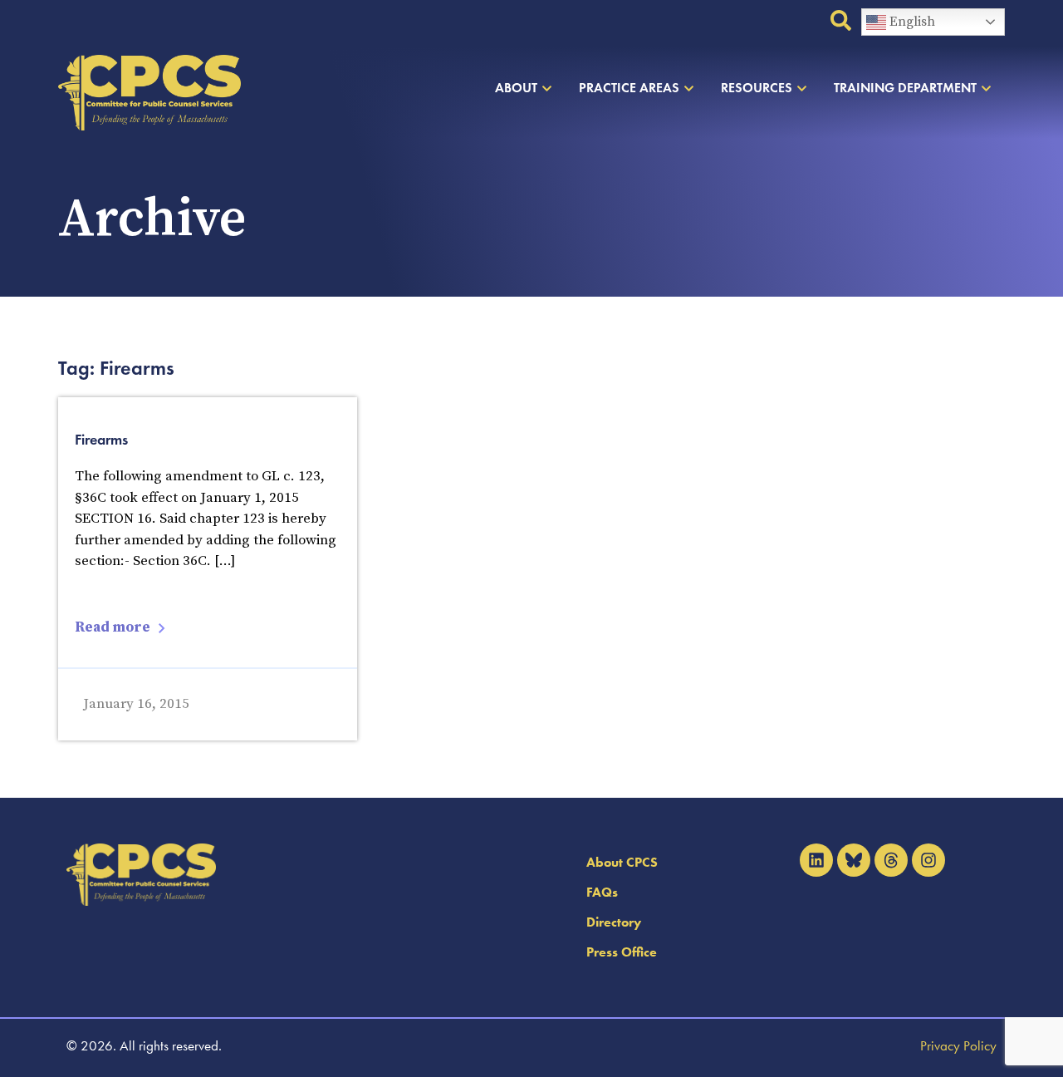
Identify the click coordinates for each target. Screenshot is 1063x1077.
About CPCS (622, 862)
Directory (613, 922)
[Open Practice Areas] (688, 88)
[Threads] (891, 860)
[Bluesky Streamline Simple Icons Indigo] (853, 860)
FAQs (602, 892)
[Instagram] (928, 860)
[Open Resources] (801, 88)
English (910, 21)
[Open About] (546, 88)
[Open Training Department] (986, 88)
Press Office (621, 952)
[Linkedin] (816, 860)
